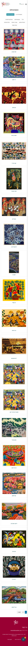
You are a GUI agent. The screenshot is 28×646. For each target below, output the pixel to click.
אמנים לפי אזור (10, 14)
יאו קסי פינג (14, 247)
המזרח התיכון (22, 22)
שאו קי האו (14, 135)
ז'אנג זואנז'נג (14, 523)
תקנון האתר (9, 639)
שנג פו (14, 274)
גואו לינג (14, 219)
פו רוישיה (14, 330)
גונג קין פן (14, 52)
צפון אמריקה (17, 19)
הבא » (19, 612)
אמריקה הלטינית (9, 19)
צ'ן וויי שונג (14, 468)
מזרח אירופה (7, 22)
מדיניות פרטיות (18, 639)
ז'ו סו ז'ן (14, 579)
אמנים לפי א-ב (19, 14)
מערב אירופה (14, 22)
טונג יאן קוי (14, 191)
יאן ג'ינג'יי (14, 163)
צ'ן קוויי (14, 302)
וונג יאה (14, 551)
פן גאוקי (14, 107)
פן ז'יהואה (14, 607)
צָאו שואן (14, 495)
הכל (23, 19)
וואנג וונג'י (14, 440)
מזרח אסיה (14, 25)
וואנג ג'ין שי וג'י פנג (14, 412)
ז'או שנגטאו (14, 358)
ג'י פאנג (14, 79)
